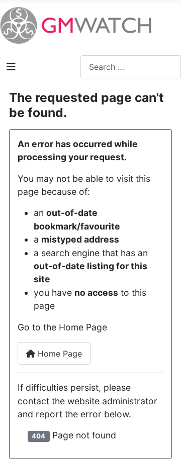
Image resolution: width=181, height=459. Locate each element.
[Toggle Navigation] (11, 66)
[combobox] (130, 66)
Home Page (58, 354)
